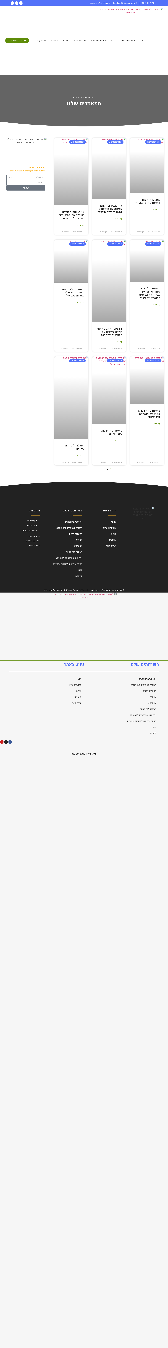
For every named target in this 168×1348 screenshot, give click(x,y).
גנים (80, 570)
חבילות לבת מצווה (74, 552)
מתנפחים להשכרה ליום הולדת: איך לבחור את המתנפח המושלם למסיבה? (149, 293)
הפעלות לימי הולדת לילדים (72, 447)
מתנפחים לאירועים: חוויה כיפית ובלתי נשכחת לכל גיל (73, 292)
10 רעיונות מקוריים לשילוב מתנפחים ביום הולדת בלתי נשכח (71, 215)
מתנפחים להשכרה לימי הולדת (111, 432)
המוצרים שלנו (80, 40)
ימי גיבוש (78, 546)
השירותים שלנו (128, 40)
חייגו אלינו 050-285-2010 (84, 753)
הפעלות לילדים (75, 534)
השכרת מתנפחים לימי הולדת (69, 527)
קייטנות (78, 576)
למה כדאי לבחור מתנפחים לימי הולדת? (147, 201)
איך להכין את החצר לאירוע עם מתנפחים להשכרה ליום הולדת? (109, 209)
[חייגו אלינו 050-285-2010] (84, 747)
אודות (65, 40)
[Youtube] (12, 3)
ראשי (142, 40)
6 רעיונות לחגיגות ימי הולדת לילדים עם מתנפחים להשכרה (109, 332)
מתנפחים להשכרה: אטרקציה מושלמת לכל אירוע (149, 414)
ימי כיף (79, 540)
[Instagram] (16, 3)
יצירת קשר (41, 40)
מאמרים (54, 40)
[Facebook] (21, 3)
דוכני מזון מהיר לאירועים (102, 40)
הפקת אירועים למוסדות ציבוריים (67, 564)
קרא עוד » (156, 209)
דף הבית (92, 97)
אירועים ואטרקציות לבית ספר (69, 558)
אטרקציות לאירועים (73, 521)
